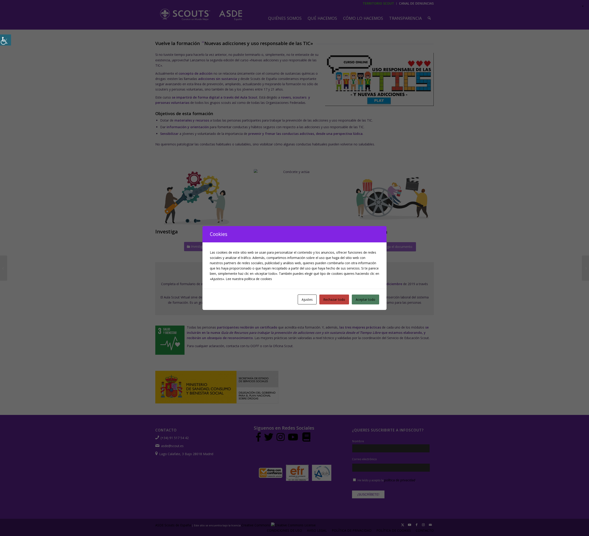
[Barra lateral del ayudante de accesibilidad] (5, 39)
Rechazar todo (334, 299)
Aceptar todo (365, 299)
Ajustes (307, 299)
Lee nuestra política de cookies (249, 279)
